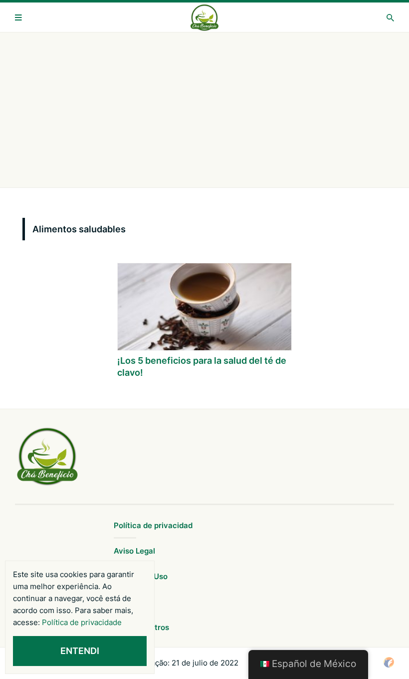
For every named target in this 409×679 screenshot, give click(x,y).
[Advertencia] (204, 110)
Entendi (79, 651)
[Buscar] (390, 17)
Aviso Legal (134, 551)
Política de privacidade (82, 622)
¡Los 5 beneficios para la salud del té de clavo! (201, 366)
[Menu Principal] (18, 17)
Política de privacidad (153, 525)
